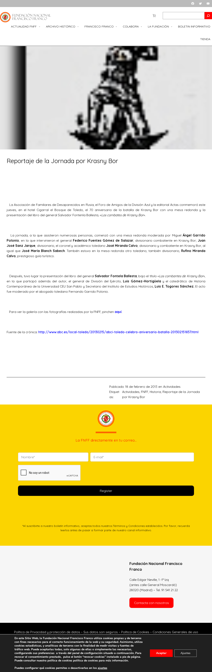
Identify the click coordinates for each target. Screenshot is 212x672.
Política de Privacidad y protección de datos (47, 632)
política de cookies (85, 660)
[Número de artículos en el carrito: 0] (154, 15)
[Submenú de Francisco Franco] (116, 26)
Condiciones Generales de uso (175, 632)
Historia (155, 392)
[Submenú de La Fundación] (171, 26)
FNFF (144, 392)
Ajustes (185, 653)
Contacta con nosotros (151, 603)
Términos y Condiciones (129, 526)
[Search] (208, 15)
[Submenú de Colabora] (141, 26)
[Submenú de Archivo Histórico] (78, 26)
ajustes (102, 668)
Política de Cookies (135, 632)
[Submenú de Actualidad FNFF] (39, 26)
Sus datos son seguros (100, 632)
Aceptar (161, 653)
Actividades (172, 386)
